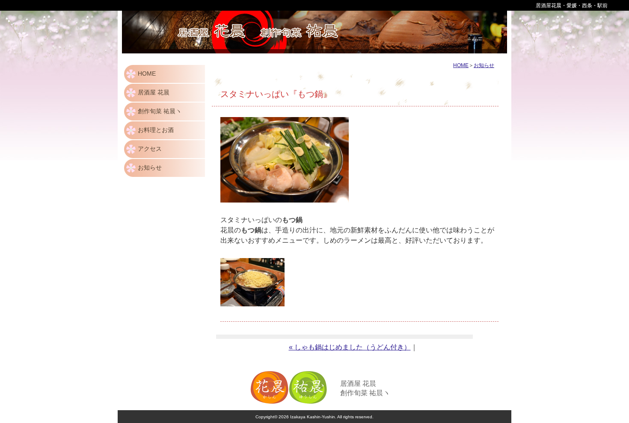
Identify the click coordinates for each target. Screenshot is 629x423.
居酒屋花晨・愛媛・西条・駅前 (572, 6)
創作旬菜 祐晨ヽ (159, 111)
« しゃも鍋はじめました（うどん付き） (350, 347)
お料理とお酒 (156, 129)
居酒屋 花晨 (153, 92)
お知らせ (150, 167)
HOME (147, 73)
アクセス (150, 148)
